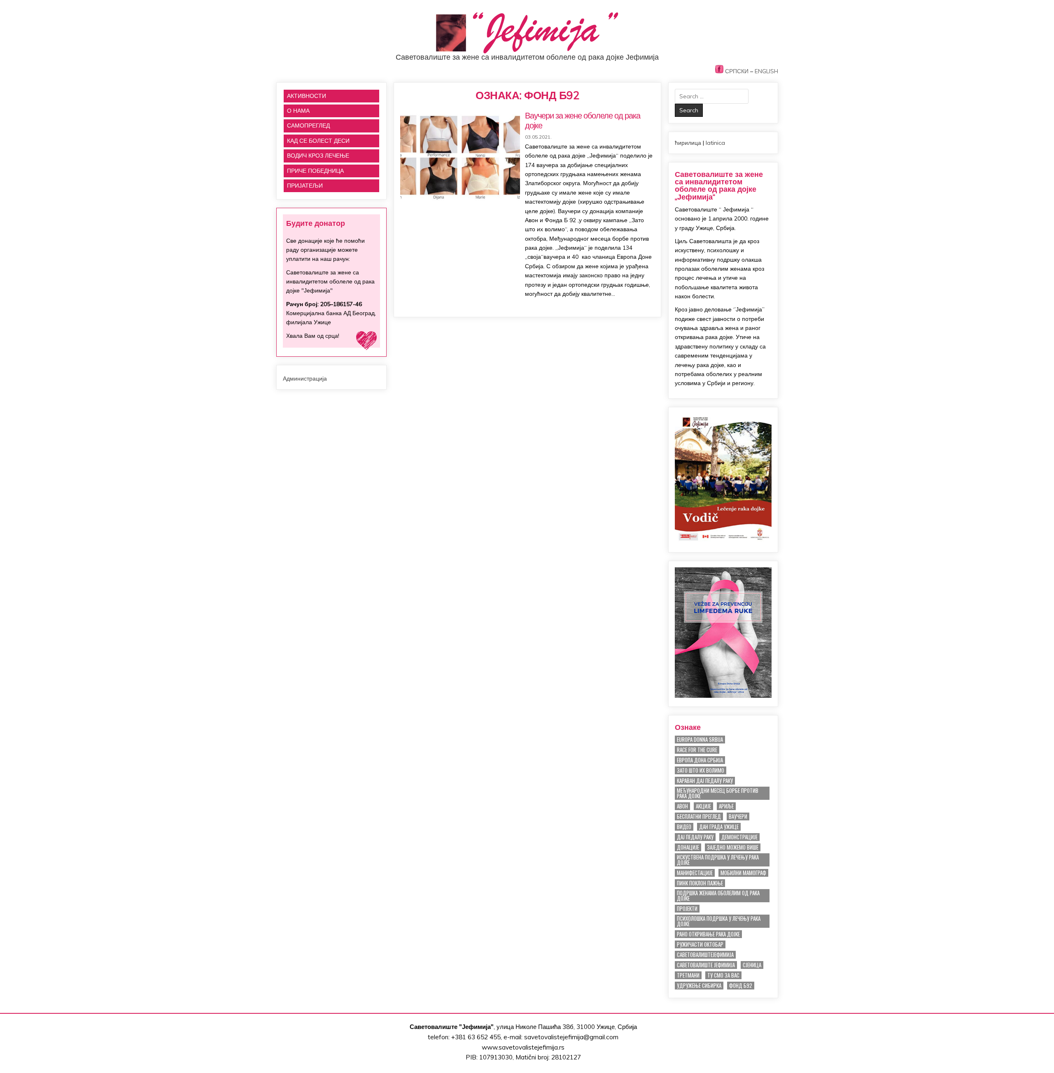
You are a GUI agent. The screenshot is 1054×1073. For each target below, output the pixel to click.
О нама (298, 110)
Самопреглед (308, 125)
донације (688, 847)
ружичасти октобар (700, 944)
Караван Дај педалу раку (705, 781)
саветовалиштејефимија (705, 955)
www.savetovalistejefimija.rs (523, 1047)
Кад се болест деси (318, 140)
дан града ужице (719, 827)
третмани (688, 975)
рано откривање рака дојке (708, 934)
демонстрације (739, 837)
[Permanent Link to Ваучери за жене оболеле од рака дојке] (460, 155)
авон (682, 806)
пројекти (687, 909)
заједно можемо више (732, 847)
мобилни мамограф (743, 873)
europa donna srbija (700, 739)
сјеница (752, 965)
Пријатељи (305, 185)
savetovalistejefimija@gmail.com (571, 1037)
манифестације (695, 873)
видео (684, 827)
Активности (306, 96)
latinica (715, 142)
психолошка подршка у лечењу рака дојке (718, 921)
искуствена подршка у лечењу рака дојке (718, 859)
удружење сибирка (699, 985)
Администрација (305, 378)
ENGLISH (766, 71)
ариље (726, 806)
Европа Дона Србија (700, 760)
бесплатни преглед (699, 816)
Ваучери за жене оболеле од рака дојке (582, 120)
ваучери (738, 816)
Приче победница (315, 170)
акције (703, 806)
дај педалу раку (695, 837)
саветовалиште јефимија (706, 965)
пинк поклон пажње (700, 883)
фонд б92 (740, 985)
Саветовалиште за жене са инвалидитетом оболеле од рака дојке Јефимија (527, 57)
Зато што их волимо (700, 770)
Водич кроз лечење (318, 155)
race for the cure (697, 750)
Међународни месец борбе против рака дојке (717, 793)
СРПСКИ (737, 71)
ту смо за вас (723, 975)
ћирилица (688, 142)
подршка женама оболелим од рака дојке (718, 895)
